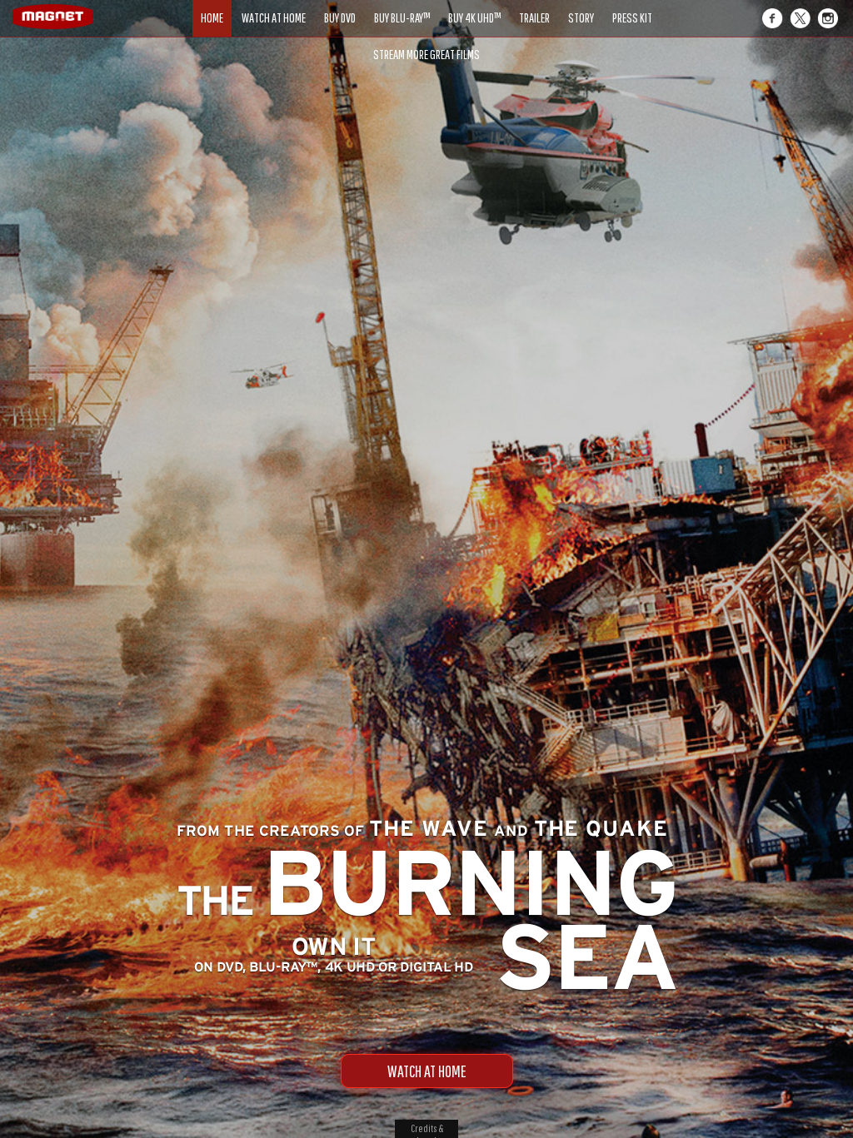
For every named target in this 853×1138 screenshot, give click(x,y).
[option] (426, 98)
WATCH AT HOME (426, 1071)
